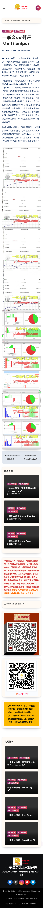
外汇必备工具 (11, 904)
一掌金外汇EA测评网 (21, 867)
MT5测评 (11, 508)
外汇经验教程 (19, 31)
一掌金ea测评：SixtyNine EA (21, 840)
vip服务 (9, 898)
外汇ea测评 (7, 31)
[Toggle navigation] (4, 8)
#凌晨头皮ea (25, 50)
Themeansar (21, 894)
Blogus (34, 891)
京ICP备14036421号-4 (28, 904)
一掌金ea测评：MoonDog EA (21, 516)
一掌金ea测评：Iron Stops (19, 541)
